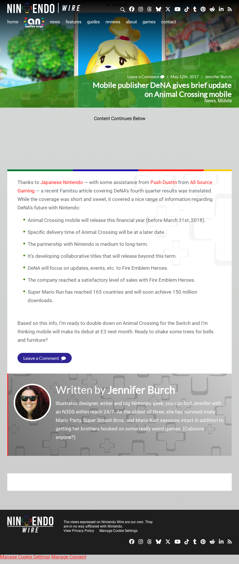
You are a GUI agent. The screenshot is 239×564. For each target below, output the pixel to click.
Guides (93, 21)
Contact (168, 21)
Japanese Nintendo (62, 182)
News (55, 21)
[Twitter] (168, 8)
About (131, 21)
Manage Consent (68, 557)
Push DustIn (163, 182)
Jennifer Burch (218, 76)
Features (74, 21)
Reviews (113, 21)
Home (12, 21)
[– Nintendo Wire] (43, 8)
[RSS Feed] (230, 8)
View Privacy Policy (79, 531)
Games (149, 21)
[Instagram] (140, 8)
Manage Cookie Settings (118, 531)
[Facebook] (131, 8)
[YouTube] (177, 8)
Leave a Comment (143, 76)
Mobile (225, 101)
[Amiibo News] (34, 22)
